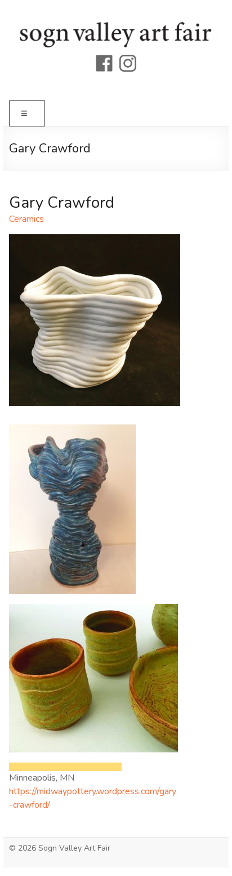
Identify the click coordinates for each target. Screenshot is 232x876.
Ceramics (26, 219)
